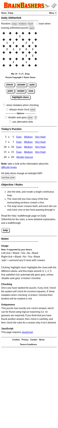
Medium (28, 137)
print (10, 91)
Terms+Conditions (28, 344)
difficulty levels (9, 167)
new (31, 91)
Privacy (25, 340)
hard (30, 23)
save (31, 28)
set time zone (8, 177)
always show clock (19, 109)
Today (10, 13)
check (9, 84)
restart (20, 91)
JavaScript (27, 332)
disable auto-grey (17, 117)
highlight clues (20, 97)
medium (22, 23)
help (5, 230)
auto (32, 84)
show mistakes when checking (23, 105)
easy (14, 23)
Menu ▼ (53, 13)
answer (21, 84)
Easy (19, 137)
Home (4, 13)
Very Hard (40, 137)
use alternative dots (22, 121)
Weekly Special (24, 157)
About (41, 340)
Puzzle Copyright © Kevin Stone (20, 77)
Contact (33, 340)
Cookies (16, 340)
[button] (7, 33)
